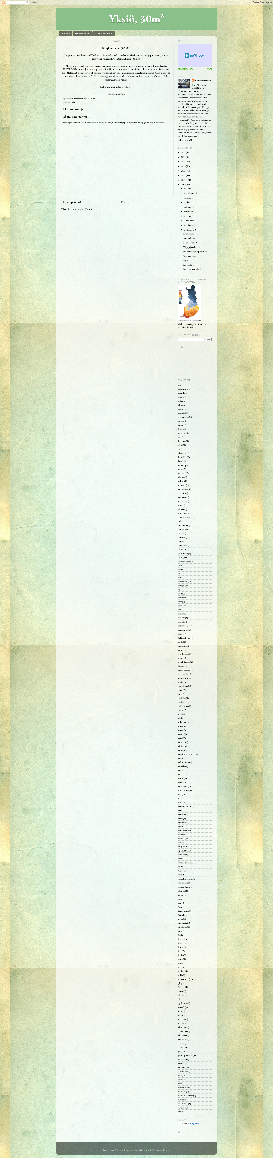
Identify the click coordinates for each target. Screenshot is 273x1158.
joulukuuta (189, 188)
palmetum (182, 814)
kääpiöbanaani (184, 669)
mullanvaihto (183, 762)
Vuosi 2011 (183, 1103)
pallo (180, 810)
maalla (180, 717)
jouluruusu (182, 525)
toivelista (181, 1015)
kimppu (181, 585)
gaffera (146, 1149)
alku (73, 102)
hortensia (181, 485)
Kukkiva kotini (184, 637)
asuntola (181, 412)
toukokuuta (189, 220)
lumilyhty (181, 701)
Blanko (181, 428)
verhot (180, 1079)
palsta (180, 818)
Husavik (181, 493)
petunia (181, 842)
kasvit (180, 557)
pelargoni (182, 834)
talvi (179, 999)
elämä (180, 444)
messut (181, 734)
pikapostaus (183, 846)
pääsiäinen (182, 882)
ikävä (180, 505)
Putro (180, 870)
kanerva (181, 541)
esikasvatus (182, 452)
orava (180, 798)
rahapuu (181, 890)
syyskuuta (188, 202)
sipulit (180, 954)
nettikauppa (183, 782)
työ (179, 1051)
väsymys (181, 1107)
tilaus (180, 1011)
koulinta (181, 617)
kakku (180, 533)
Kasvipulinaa (188, 264)
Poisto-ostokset (190, 242)
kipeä (180, 589)
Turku (180, 1043)
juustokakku (183, 529)
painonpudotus (184, 806)
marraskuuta (189, 192)
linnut (180, 689)
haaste (180, 469)
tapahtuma (182, 1003)
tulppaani (182, 1035)
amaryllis (181, 392)
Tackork (181, 986)
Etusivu (66, 33)
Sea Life (181, 934)
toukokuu (182, 1023)
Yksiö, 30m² (136, 18)
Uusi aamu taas (189, 255)
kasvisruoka (183, 553)
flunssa (180, 460)
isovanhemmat (184, 513)
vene (180, 1075)
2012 (183, 170)
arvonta (181, 396)
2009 (183, 184)
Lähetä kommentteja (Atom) (79, 209)
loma (180, 693)
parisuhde (182, 822)
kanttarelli (182, 545)
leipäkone (182, 681)
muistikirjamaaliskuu (186, 754)
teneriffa (181, 1007)
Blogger (166, 1149)
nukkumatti (183, 786)
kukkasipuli (183, 629)
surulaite (181, 971)
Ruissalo (181, 914)
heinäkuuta (189, 211)
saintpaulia (182, 922)
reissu (180, 898)
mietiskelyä (182, 746)
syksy (180, 983)
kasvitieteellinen (184, 561)
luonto (180, 709)
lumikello (182, 697)
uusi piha (181, 1067)
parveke (181, 826)
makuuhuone (183, 722)
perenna (181, 838)
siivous (180, 946)
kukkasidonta (183, 625)
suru (179, 966)
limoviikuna (183, 685)
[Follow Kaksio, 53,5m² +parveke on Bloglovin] (189, 1124)
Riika (180, 906)
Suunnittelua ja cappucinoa (195, 251)
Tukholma (182, 1031)
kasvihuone (182, 549)
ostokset (181, 802)
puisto (180, 866)
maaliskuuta (189, 229)
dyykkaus (182, 440)
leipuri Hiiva (183, 677)
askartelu (181, 404)
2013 (183, 166)
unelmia (181, 1063)
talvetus (181, 995)
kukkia (180, 633)
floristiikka (182, 457)
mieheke (181, 742)
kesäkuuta (188, 215)
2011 (183, 175)
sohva (180, 958)
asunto (180, 408)
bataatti (181, 424)
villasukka (182, 1099)
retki (179, 902)
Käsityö (181, 665)
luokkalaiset (183, 706)
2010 (183, 179)
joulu (180, 521)
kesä (179, 573)
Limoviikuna (188, 233)
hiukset (181, 481)
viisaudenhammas (185, 1095)
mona (180, 750)
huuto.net (182, 497)
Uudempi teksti (71, 202)
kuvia (180, 649)
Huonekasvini (82, 33)
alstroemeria (183, 388)
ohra (180, 794)
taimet (180, 991)
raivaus (180, 894)
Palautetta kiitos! (103, 33)
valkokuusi (182, 1071)
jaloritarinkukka (184, 517)
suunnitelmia (183, 979)
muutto (181, 770)
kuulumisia (182, 645)
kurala (180, 641)
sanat (180, 930)
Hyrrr (185, 260)
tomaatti (181, 1019)
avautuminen (183, 416)
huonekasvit (183, 489)
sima (180, 950)
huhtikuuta (189, 225)
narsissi (181, 778)
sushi (180, 975)
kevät (180, 577)
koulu (180, 621)
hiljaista (181, 477)
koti (179, 609)
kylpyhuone (183, 653)
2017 (183, 152)
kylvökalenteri (184, 661)
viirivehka (182, 1091)
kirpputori (182, 597)
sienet (180, 942)
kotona (181, 613)
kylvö (180, 657)
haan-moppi (183, 465)
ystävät (180, 1111)
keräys (180, 569)
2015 (183, 156)
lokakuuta (188, 197)
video (180, 1083)
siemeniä (181, 938)
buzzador (181, 432)
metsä (180, 738)
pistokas (181, 854)
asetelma (181, 400)
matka (180, 729)
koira (180, 605)
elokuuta (188, 206)
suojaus (181, 963)
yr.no (209, 68)
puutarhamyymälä (185, 878)
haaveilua (181, 472)
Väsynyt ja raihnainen (192, 247)
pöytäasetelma (184, 886)
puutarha (181, 874)
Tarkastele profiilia (185, 140)
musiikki (181, 766)
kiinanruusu (183, 581)
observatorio (183, 790)
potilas (180, 858)
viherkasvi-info (184, 1087)
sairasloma (182, 926)
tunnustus (182, 1039)
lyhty (180, 714)
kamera (181, 537)
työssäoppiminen (185, 1055)
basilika (181, 420)
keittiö (180, 565)
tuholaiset (182, 1027)
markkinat (182, 726)
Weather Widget (195, 55)
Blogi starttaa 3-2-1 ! (192, 269)
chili (179, 436)
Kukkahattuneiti (203, 80)
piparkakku (183, 850)
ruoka (180, 918)
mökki (180, 774)
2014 (183, 161)
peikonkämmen (184, 830)
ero (179, 448)
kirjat (180, 593)
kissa (180, 601)
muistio (181, 758)
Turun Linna (183, 1047)
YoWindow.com (185, 68)
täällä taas (182, 1059)
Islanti (180, 509)
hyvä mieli (182, 501)
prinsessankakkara (185, 862)
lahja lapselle (183, 673)
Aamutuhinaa (189, 238)
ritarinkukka (183, 910)
